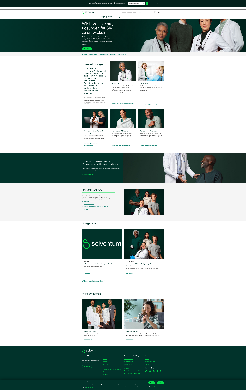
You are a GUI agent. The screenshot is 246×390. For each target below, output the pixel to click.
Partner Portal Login (150, 361)
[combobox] (150, 12)
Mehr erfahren (87, 48)
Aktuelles (105, 374)
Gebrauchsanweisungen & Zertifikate (132, 370)
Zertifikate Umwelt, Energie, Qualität (132, 373)
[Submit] (156, 12)
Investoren (129, 12)
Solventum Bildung (128, 361)
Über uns (105, 359)
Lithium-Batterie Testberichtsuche (132, 376)
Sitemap (147, 364)
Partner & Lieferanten (108, 366)
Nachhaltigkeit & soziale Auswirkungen (112, 369)
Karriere (134, 12)
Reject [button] (160, 382)
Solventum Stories (128, 359)
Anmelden (124, 12)
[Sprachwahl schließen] (157, 3)
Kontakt (147, 359)
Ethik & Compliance (107, 371)
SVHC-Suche (127, 368)
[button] (154, 387)
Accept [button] (151, 382)
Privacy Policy (89, 387)
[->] (147, 3)
